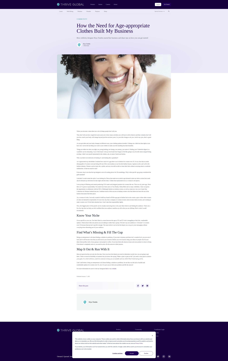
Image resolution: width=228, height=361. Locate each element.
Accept (132, 353)
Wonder (88, 11)
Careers (108, 4)
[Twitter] (143, 286)
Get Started (167, 4)
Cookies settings (117, 353)
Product (92, 4)
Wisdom (79, 11)
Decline (146, 353)
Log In (158, 4)
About (115, 4)
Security (156, 332)
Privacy (156, 336)
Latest (61, 11)
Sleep (105, 11)
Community (82, 19)
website (114, 268)
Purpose (97, 11)
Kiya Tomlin (86, 44)
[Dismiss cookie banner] (152, 335)
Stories (100, 4)
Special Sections (159, 11)
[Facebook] (138, 286)
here (107, 268)
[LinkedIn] (147, 286)
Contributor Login (159, 329)
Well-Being (70, 11)
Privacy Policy (139, 343)
